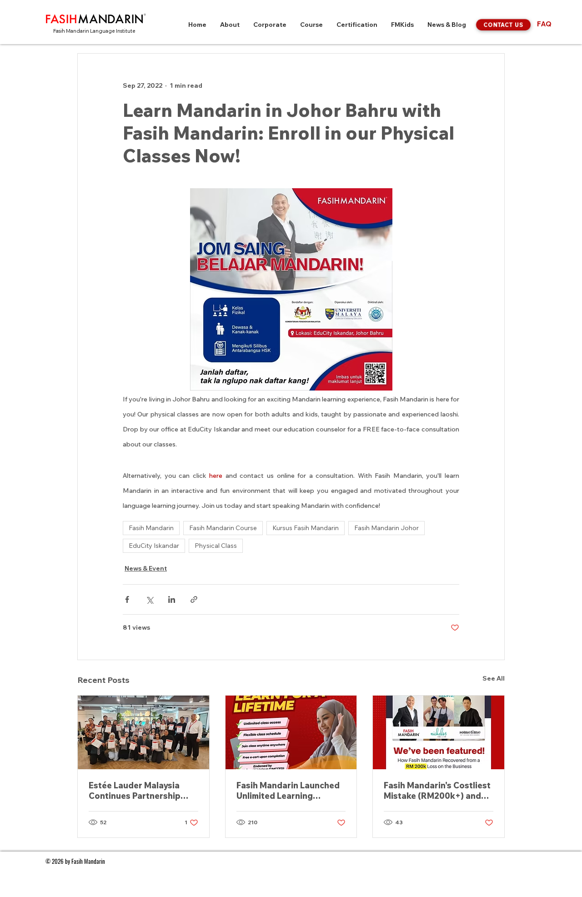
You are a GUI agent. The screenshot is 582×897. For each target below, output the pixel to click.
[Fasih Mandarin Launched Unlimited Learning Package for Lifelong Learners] (291, 732)
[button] (229, 24)
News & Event (146, 568)
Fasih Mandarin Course (223, 528)
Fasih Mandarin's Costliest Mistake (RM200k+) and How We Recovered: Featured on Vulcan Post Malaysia (437, 790)
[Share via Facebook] (127, 599)
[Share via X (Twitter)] (149, 599)
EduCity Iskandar (154, 545)
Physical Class (216, 545)
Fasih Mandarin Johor (386, 528)
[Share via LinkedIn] (171, 599)
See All (493, 678)
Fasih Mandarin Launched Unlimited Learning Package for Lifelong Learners (288, 790)
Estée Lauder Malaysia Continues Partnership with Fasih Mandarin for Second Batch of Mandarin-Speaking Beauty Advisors (137, 790)
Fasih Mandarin (151, 528)
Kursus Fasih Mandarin (305, 528)
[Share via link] (194, 599)
